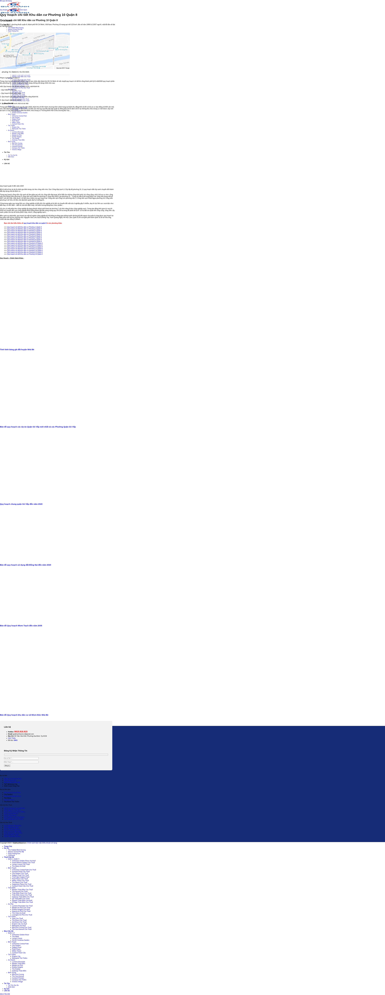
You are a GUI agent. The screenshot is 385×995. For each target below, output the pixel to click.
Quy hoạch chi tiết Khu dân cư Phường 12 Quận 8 (25, 247)
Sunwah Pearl (9, 800)
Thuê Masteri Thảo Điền (12, 826)
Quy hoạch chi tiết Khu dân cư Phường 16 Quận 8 (25, 254)
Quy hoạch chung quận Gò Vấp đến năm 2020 (21, 504)
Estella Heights (17, 967)
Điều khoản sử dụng (50, 843)
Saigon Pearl (16, 947)
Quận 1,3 (11, 933)
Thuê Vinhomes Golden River (14, 812)
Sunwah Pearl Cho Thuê (21, 871)
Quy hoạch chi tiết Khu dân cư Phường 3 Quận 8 (24, 231)
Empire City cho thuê (19, 924)
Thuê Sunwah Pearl (11, 814)
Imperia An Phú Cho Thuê (20, 84)
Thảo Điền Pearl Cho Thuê (21, 893)
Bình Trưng (12, 972)
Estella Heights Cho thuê (21, 909)
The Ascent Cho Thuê (20, 891)
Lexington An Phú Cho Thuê (21, 88)
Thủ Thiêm (12, 917)
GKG (15, 740)
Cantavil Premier (18, 978)
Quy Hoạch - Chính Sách (18, 10)
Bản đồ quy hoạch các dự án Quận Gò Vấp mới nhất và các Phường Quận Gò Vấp (38, 427)
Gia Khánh (4, 10)
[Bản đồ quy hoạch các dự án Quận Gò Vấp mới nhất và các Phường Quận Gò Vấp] (38, 423)
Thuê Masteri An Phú (11, 827)
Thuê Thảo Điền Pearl (12, 829)
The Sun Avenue (18, 976)
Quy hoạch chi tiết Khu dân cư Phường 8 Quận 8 (24, 240)
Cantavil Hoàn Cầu (19, 953)
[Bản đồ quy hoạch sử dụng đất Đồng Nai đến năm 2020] (38, 561)
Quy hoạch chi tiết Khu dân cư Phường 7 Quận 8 (24, 238)
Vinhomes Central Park (12, 792)
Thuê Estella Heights (11, 835)
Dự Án (6, 848)
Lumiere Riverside (18, 962)
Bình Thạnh (12, 868)
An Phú (10, 904)
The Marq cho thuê (18, 866)
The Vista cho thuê (18, 913)
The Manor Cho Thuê (19, 882)
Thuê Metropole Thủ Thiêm (13, 819)
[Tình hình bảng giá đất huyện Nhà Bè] (30, 345)
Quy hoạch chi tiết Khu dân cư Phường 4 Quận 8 (24, 232)
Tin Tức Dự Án (13, 985)
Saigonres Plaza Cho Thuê (21, 884)
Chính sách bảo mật (34, 843)
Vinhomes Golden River (12, 796)
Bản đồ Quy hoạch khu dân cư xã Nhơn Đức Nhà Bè (24, 715)
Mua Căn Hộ (8, 931)
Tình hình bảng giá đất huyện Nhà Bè (17, 349)
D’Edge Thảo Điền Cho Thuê (21, 76)
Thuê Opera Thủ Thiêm (12, 810)
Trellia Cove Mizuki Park (12, 779)
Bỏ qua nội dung (6, 1)
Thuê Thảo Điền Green (12, 836)
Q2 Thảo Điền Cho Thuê (21, 898)
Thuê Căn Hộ (9, 857)
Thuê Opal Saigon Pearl (20, 877)
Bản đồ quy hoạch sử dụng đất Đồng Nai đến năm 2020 (25, 565)
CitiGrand (11, 855)
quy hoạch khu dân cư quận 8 (35, 223)
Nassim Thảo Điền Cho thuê (22, 900)
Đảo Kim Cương (18, 974)
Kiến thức (11, 987)
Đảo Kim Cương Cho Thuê (20, 99)
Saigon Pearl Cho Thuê (20, 875)
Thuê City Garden (10, 815)
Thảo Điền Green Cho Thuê (22, 895)
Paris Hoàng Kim (13, 31)
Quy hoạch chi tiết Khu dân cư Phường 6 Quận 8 (24, 236)
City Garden (16, 945)
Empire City (16, 956)
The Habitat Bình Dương (16, 27)
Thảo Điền (12, 888)
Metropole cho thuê (19, 926)
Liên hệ (7, 990)
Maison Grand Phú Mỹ (15, 29)
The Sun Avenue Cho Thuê (21, 929)
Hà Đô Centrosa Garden (19, 112)
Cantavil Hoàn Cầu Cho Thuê (22, 886)
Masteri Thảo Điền (18, 963)
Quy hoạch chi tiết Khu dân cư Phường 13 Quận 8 (25, 249)
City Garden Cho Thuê (20, 873)
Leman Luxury (17, 938)
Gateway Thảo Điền (19, 971)
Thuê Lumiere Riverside (12, 831)
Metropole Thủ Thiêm (19, 958)
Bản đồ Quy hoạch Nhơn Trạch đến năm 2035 (21, 626)
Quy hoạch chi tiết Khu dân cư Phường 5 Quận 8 (24, 234)
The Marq (15, 936)
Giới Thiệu (12, 738)
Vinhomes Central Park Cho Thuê (24, 870)
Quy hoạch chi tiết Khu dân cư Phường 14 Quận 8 (25, 250)
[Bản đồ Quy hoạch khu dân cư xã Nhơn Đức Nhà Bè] (31, 711)
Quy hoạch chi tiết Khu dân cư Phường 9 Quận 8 (24, 241)
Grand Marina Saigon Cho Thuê (23, 862)
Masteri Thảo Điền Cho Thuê (22, 889)
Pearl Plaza (16, 949)
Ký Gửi (6, 989)
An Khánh (11, 960)
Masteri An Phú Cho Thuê (21, 908)
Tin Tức (7, 983)
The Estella (16, 969)
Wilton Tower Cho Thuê (20, 880)
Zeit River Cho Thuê (18, 94)
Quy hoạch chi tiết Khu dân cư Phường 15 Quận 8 (25, 252)
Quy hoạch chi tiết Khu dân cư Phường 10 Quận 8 (25, 243)
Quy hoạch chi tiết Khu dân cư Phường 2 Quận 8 (24, 229)
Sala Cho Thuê (17, 91)
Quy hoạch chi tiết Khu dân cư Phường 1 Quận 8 (24, 227)
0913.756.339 (5, 994)
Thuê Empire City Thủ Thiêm (14, 817)
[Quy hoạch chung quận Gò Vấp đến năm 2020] (38, 500)
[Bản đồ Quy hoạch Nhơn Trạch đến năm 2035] (38, 622)
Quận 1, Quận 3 (13, 859)
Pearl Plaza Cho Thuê (20, 879)
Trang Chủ (8, 846)
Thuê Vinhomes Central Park (14, 808)
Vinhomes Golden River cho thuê (24, 861)
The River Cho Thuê (19, 920)
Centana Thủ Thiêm (19, 980)
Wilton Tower (16, 951)
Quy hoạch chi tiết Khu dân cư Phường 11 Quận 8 (24, 245)
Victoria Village (17, 981)
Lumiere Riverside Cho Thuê (21, 80)
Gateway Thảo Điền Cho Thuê (23, 897)
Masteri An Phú (17, 965)
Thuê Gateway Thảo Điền (13, 833)
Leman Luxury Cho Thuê (21, 864)
